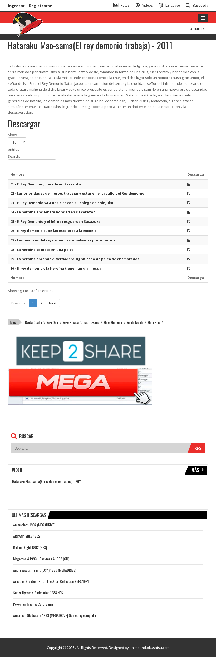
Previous (18, 303)
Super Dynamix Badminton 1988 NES (38, 592)
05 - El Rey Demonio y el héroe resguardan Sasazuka (55, 221)
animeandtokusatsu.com (149, 647)
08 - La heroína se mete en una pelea (42, 249)
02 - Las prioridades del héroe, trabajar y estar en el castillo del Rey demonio (77, 193)
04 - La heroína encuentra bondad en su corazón (53, 212)
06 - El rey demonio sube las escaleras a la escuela (53, 230)
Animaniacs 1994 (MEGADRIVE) (34, 524)
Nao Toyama (91, 322)
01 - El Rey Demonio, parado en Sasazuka (45, 184)
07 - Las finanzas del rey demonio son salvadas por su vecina (63, 240)
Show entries (13, 142)
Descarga (195, 174)
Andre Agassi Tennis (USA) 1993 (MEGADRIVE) (44, 570)
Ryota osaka (33, 322)
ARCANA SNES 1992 (26, 536)
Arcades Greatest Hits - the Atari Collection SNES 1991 (51, 581)
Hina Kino (154, 322)
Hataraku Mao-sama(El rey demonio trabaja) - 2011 (47, 481)
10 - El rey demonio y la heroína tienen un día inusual (56, 268)
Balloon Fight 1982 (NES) (30, 547)
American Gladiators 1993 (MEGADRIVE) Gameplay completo (54, 615)
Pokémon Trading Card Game (33, 604)
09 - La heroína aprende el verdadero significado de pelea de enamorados (74, 258)
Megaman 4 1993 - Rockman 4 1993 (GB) (41, 558)
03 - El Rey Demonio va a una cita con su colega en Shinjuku (61, 202)
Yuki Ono (52, 322)
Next (52, 303)
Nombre (17, 174)
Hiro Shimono (113, 322)
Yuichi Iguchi (134, 322)
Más (195, 470)
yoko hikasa (70, 322)
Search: (14, 156)
